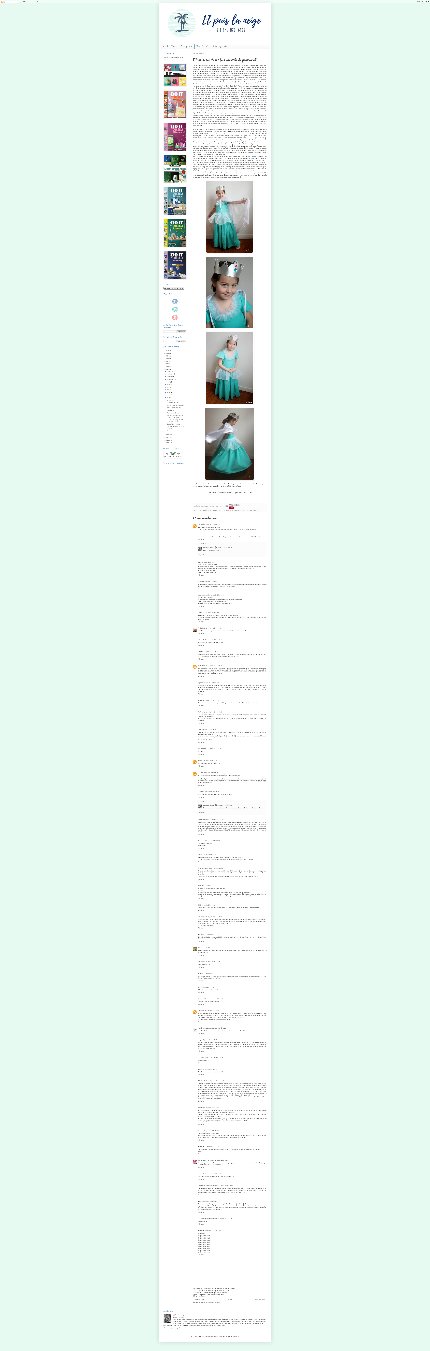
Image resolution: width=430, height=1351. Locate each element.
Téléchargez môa (220, 46)
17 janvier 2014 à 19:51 (213, 1108)
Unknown (201, 1011)
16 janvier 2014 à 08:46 (215, 628)
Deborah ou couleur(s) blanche (208, 1185)
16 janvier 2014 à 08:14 (224, 547)
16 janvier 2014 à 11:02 (208, 729)
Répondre (201, 539)
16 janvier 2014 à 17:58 (209, 905)
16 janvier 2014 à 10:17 (211, 683)
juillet (169, 384)
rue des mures (202, 749)
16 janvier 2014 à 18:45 (212, 934)
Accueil (165, 46)
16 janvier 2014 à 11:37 (211, 792)
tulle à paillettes (254, 510)
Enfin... (169, 431)
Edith (199, 562)
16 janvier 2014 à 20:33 (211, 973)
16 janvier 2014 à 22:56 (212, 1011)
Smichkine (201, 525)
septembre (170, 379)
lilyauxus (201, 1131)
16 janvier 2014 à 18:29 (215, 917)
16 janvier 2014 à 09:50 (215, 665)
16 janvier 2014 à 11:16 (215, 749)
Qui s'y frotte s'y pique (173, 424)
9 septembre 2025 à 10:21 (213, 1230)
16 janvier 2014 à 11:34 (211, 772)
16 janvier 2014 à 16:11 (211, 854)
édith (199, 905)
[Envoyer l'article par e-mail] (226, 506)
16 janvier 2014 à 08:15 (211, 581)
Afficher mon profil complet (171, 1328)
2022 (167, 351)
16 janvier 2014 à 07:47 (209, 562)
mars (168, 395)
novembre (170, 374)
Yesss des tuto (203, 46)
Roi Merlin (242, 102)
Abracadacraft (202, 665)
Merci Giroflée (202, 917)
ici (240, 177)
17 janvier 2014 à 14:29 (217, 1081)
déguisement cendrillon (229, 510)
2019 (167, 356)
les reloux (201, 885)
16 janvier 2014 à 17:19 (212, 885)
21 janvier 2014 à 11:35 (225, 1218)
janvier (169, 400)
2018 (167, 358)
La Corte (200, 772)
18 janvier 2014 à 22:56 (212, 1146)
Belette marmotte (203, 820)
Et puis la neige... (204, 506)
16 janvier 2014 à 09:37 (211, 651)
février (169, 397)
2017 (167, 361)
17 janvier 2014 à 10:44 (216, 1057)
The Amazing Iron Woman (206, 1160)
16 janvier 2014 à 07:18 (212, 525)
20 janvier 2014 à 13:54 (225, 1185)
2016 (167, 364)
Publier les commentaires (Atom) (211, 1302)
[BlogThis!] (232, 505)
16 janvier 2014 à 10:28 (215, 712)
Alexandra (201, 841)
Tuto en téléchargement (182, 46)
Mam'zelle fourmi (228, 160)
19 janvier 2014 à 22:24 (222, 1160)
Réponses (203, 543)
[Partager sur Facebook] (236, 505)
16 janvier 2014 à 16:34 (216, 868)
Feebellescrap (202, 628)
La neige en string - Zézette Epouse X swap (175, 420)
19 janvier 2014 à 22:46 (216, 1174)
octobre (169, 376)
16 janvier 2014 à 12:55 (217, 820)
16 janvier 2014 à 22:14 (218, 999)
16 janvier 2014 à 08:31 (212, 612)
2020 (167, 353)
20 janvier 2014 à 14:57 (210, 1201)
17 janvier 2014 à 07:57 (210, 1040)
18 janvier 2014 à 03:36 (211, 1131)
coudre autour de (203, 510)
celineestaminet (203, 1174)
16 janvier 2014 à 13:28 (212, 841)
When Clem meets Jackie (174, 408)
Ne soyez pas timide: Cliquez (173, 288)
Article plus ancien (260, 1299)
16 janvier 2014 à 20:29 (212, 961)
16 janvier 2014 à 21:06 (208, 987)
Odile (199, 948)
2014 (167, 369)
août (168, 382)
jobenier (200, 973)
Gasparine (201, 961)
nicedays (201, 581)
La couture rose (203, 1057)
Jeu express (170, 410)
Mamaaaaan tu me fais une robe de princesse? (175, 416)
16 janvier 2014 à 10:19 (211, 700)
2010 (167, 442)
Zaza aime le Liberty (173, 402)
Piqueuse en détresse (173, 413)
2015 (167, 366)
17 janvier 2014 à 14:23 (210, 1069)
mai (168, 390)
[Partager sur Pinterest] (239, 505)
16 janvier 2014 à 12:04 (224, 805)
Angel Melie (201, 1108)
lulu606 (200, 760)
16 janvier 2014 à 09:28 (215, 640)
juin (168, 387)
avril (168, 392)
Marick (200, 1069)
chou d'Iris (201, 612)
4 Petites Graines (203, 1081)
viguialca (201, 683)
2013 (167, 435)
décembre (170, 371)
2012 (167, 437)
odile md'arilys (202, 640)
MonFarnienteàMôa (204, 595)
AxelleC (200, 854)
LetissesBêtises (203, 868)
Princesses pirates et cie (243, 510)
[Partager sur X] (234, 505)
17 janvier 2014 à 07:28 (218, 1028)
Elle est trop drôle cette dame (176, 405)
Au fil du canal (202, 712)
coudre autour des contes (216, 510)
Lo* (199, 987)
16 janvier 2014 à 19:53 (209, 948)
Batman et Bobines (204, 999)
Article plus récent (198, 1299)
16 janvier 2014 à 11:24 (210, 760)
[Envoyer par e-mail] (230, 505)
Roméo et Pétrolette (204, 1028)
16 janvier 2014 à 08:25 (218, 595)
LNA (199, 729)
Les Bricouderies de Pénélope (207, 1218)
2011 (167, 440)
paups (200, 1040)
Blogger (236, 1336)
